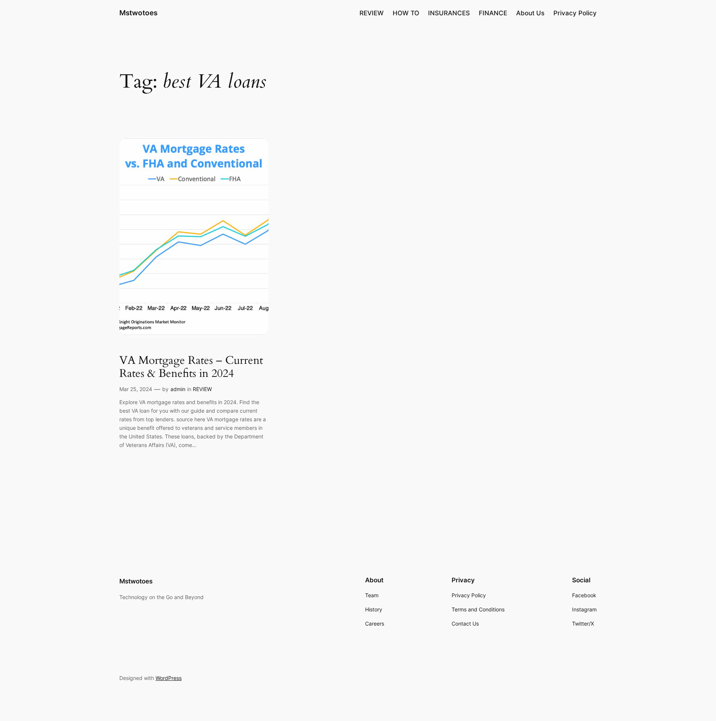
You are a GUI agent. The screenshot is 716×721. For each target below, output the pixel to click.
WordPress (169, 678)
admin (177, 389)
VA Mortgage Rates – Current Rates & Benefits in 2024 (191, 367)
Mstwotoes (138, 12)
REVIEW (202, 389)
